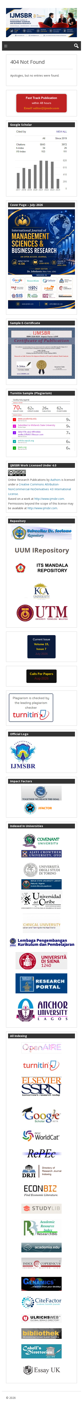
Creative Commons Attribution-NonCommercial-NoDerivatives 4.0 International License (39, 489)
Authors (55, 480)
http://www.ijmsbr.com (49, 499)
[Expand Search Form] (76, 46)
